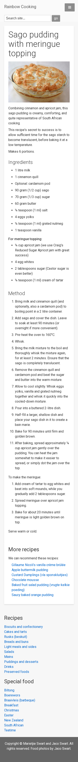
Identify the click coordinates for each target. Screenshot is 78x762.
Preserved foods (16, 672)
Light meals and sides (20, 647)
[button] (70, 7)
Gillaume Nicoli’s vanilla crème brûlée (39, 565)
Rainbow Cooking (20, 6)
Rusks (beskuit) (15, 637)
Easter (9, 715)
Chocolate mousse (25, 580)
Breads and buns (16, 642)
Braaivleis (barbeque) (19, 700)
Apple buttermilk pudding (30, 570)
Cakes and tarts (15, 632)
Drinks (9, 667)
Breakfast (11, 705)
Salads (9, 652)
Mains (8, 657)
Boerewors (12, 695)
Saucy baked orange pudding (32, 595)
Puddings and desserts (21, 662)
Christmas (11, 710)
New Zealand (13, 720)
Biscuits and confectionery (23, 627)
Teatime (10, 730)
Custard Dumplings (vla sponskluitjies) (40, 575)
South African (14, 725)
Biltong (9, 690)
